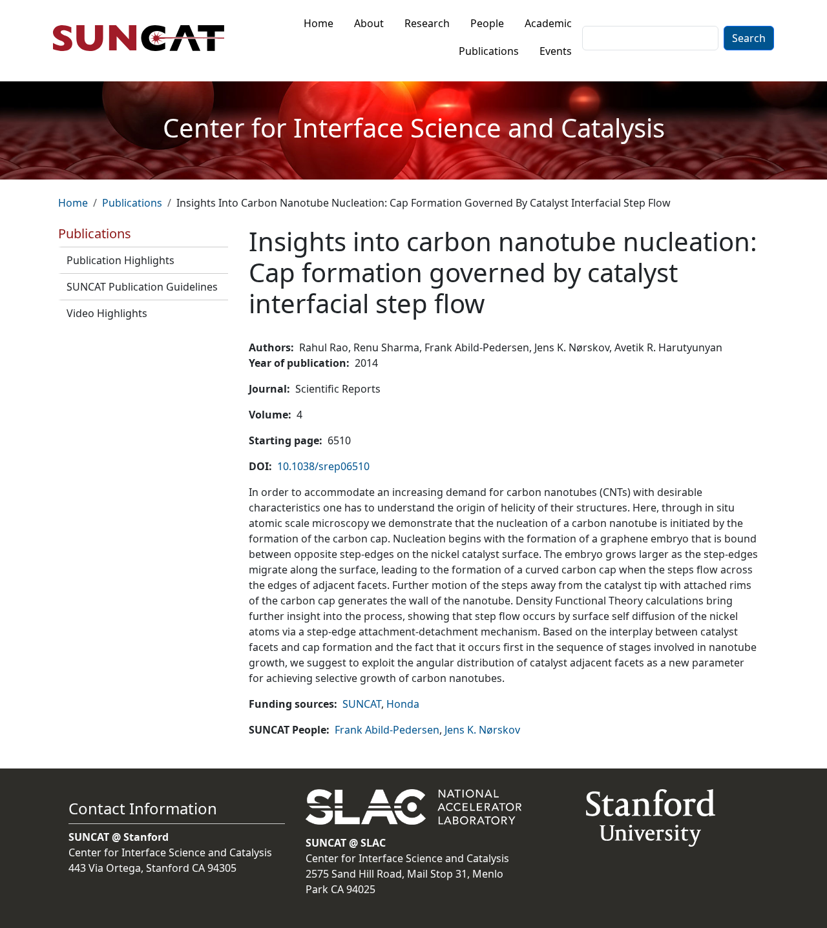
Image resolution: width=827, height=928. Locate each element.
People (487, 23)
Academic (548, 23)
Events (555, 51)
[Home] (144, 38)
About (369, 23)
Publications (489, 51)
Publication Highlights (120, 260)
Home (318, 23)
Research (427, 23)
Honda (402, 704)
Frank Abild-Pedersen (387, 730)
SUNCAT (361, 704)
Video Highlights (107, 313)
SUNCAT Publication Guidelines (142, 287)
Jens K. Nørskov (482, 730)
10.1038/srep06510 (323, 466)
